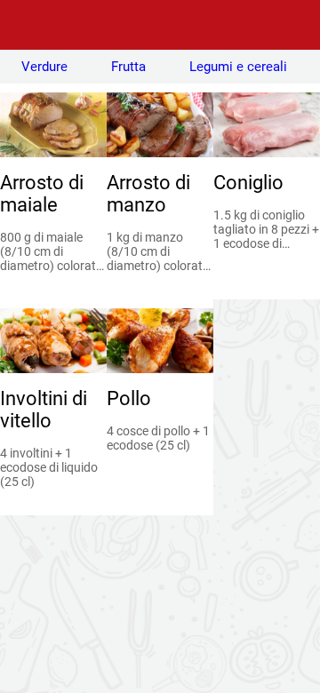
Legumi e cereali (238, 67)
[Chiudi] (25, 25)
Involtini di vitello (43, 409)
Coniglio (248, 182)
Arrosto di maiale (42, 193)
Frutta (128, 67)
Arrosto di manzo (148, 193)
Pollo (129, 398)
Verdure (44, 67)
